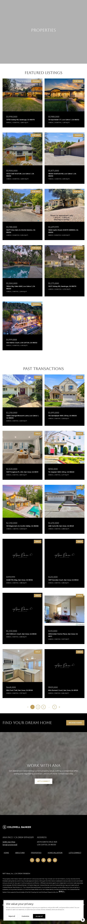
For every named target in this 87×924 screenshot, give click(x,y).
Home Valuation (55, 853)
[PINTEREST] (43, 860)
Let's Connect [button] (43, 781)
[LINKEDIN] (38, 860)
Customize (25, 916)
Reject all (12, 916)
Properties (36, 853)
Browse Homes (75, 723)
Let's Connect (75, 853)
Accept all (39, 916)
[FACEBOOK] (32, 860)
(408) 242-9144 (9, 842)
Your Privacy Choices (43, 921)
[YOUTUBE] (49, 860)
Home (6, 853)
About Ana (20, 853)
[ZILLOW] (55, 860)
